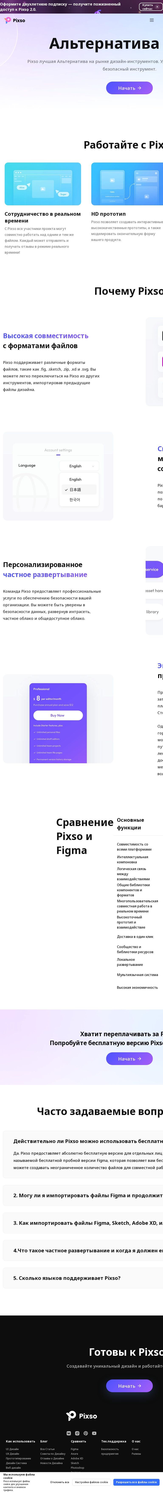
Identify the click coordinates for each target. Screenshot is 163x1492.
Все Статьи (47, 1449)
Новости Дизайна (51, 1463)
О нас (135, 1449)
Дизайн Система (16, 1463)
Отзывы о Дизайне (52, 1458)
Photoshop (77, 1468)
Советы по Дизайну (52, 1454)
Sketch (75, 1463)
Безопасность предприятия (110, 1451)
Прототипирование (18, 1458)
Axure (74, 1454)
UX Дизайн (12, 1454)
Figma (74, 1449)
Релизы (136, 1454)
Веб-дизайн (13, 1468)
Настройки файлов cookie (91, 1482)
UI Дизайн (12, 1449)
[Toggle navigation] (152, 20)
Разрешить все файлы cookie (136, 1482)
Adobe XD (77, 1458)
